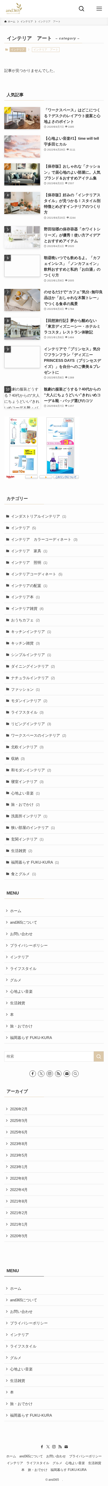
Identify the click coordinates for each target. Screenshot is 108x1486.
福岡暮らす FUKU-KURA (35, 862)
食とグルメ (23, 874)
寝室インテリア (27, 781)
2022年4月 (19, 1189)
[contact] (67, 1073)
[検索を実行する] (99, 1056)
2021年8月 (19, 1201)
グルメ (15, 980)
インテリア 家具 (29, 551)
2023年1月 (19, 1167)
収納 (18, 758)
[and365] (14, 9)
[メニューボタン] (99, 9)
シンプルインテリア (31, 655)
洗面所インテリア (29, 816)
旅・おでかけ (25, 804)
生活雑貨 (21, 851)
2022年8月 (19, 1178)
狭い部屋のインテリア (33, 827)
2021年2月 (19, 1213)
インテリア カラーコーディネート (44, 539)
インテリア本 (25, 597)
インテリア (18, 49)
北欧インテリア (27, 747)
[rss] (58, 1073)
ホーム (15, 911)
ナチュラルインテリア (33, 678)
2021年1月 (19, 1224)
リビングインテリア (31, 724)
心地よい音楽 (25, 793)
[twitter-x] (41, 1073)
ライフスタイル (27, 712)
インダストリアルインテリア (38, 516)
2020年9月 (19, 1236)
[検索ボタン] (81, 9)
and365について (23, 922)
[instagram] (49, 1073)
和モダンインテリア (31, 770)
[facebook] (32, 1073)
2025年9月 (19, 1120)
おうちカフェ (25, 620)
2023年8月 (19, 1144)
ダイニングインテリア (33, 666)
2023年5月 (19, 1155)
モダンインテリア (29, 701)
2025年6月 (19, 1132)
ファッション (25, 689)
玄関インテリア (27, 839)
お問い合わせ (21, 934)
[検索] (75, 1073)
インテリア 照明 (29, 562)
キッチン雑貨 (25, 643)
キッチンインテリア (31, 631)
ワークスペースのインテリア (38, 735)
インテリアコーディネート (36, 574)
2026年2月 (19, 1109)
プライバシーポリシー (29, 945)
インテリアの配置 (29, 585)
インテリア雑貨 (27, 608)
